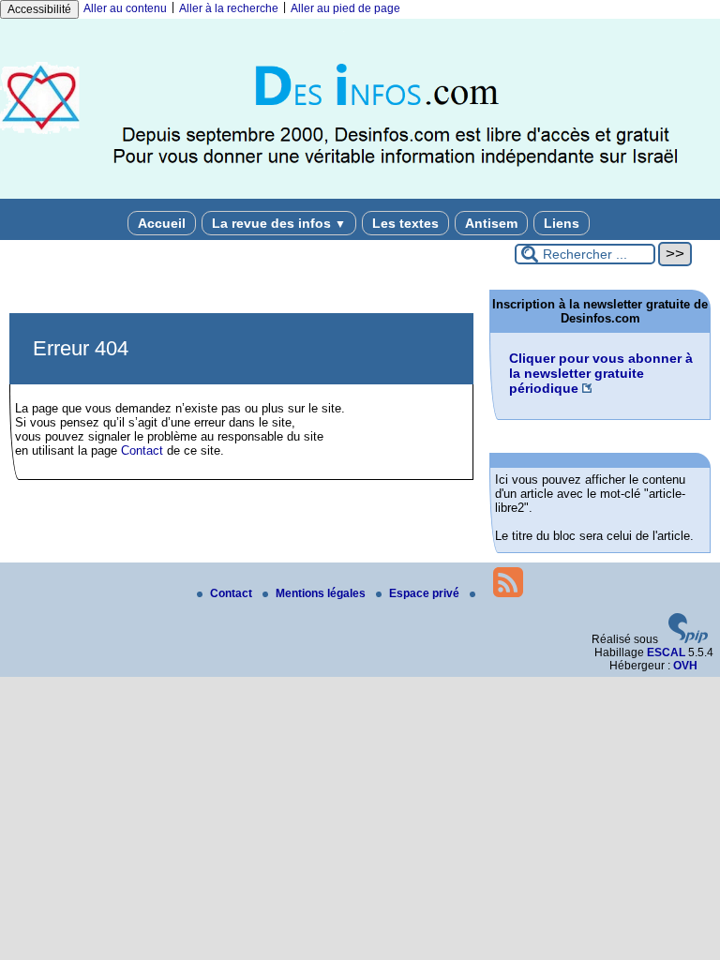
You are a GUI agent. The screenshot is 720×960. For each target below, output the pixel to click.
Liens (561, 223)
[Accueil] (360, 195)
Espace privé (425, 593)
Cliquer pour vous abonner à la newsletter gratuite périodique (601, 373)
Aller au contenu (125, 8)
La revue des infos (279, 223)
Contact (142, 450)
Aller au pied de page (345, 8)
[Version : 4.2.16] (688, 639)
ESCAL (666, 652)
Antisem (491, 223)
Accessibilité (39, 9)
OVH (685, 665)
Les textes (405, 223)
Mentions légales (322, 593)
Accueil (162, 223)
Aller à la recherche (228, 8)
